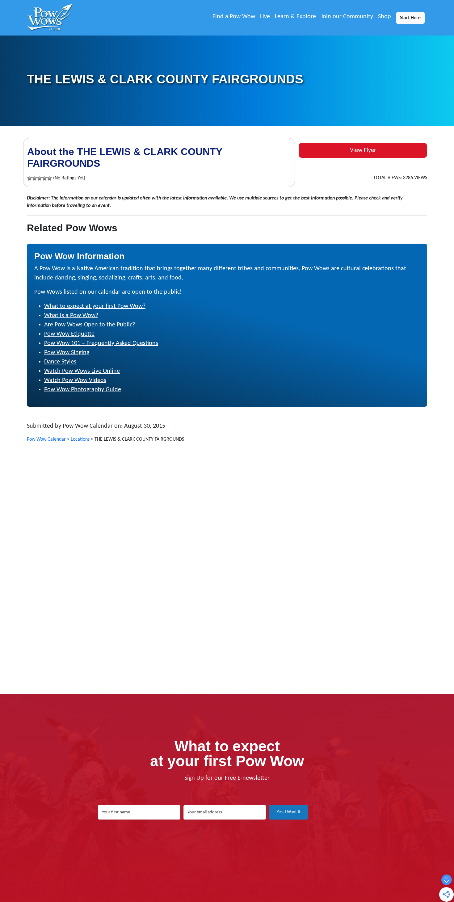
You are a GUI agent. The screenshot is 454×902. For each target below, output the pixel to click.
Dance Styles (60, 362)
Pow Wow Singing (66, 353)
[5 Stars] (49, 178)
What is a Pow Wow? (71, 316)
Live (265, 17)
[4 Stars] (44, 178)
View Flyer (363, 150)
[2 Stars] (34, 178)
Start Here (410, 17)
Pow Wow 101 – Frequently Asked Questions (101, 343)
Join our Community (347, 17)
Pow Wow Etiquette (69, 334)
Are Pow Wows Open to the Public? (89, 325)
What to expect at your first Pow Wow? (94, 306)
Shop (384, 17)
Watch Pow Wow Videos (75, 380)
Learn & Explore (295, 17)
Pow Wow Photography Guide (82, 390)
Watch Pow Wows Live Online (82, 371)
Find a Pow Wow (233, 17)
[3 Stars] (39, 178)
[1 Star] (29, 178)
